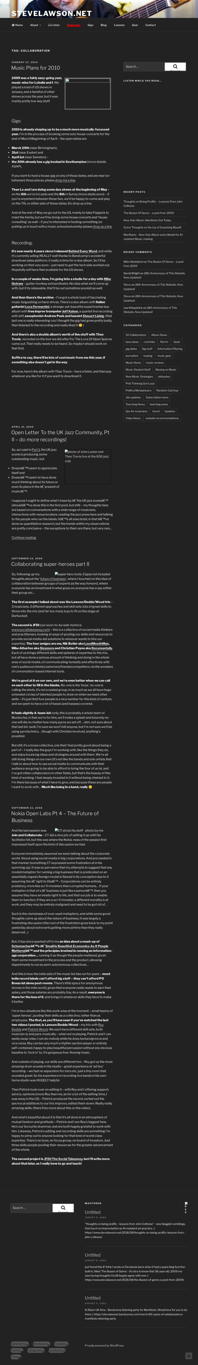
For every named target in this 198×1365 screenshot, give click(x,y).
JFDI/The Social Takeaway (63, 1159)
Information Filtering (169, 348)
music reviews (155, 362)
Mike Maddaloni (133, 261)
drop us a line (102, 226)
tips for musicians (136, 411)
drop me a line (65, 180)
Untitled (93, 1212)
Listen (55, 25)
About (34, 25)
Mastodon (93, 1203)
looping (147, 355)
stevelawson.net (52, 13)
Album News (159, 334)
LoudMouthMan (96, 643)
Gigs (90, 25)
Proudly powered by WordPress (104, 1345)
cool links (149, 341)
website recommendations (162, 418)
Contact (150, 25)
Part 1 (36, 450)
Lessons (119, 25)
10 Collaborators (136, 334)
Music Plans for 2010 (35, 68)
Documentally (101, 648)
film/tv (164, 341)
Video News (133, 418)
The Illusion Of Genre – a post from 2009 (149, 212)
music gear (164, 355)
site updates (133, 397)
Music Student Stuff (138, 369)
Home (19, 25)
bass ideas (132, 341)
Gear (135, 25)
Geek (176, 341)
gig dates (131, 348)
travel (156, 411)
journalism (132, 355)
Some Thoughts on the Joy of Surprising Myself (152, 227)
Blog (104, 25)
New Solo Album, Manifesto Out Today (147, 220)
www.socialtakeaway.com (30, 630)
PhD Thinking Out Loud (140, 383)
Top (188, 1355)
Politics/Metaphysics (138, 390)
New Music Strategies (139, 376)
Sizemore (47, 648)
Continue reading (24, 537)
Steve (127, 284)
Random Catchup (167, 390)
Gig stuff (147, 348)
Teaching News (135, 404)
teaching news (159, 404)
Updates (170, 411)
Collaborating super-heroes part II (50, 564)
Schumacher (21, 946)
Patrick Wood (38, 1029)
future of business (53, 579)
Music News (133, 362)
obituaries (164, 376)
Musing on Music (165, 369)
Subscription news (157, 397)
